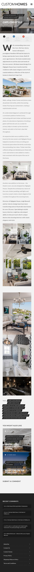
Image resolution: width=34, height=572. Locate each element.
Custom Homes (8, 552)
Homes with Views (10, 17)
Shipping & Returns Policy (11, 559)
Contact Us (7, 548)
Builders (9, 464)
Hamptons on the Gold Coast (14, 471)
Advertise (6, 544)
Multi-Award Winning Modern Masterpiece (17, 506)
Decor (20, 15)
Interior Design (10, 15)
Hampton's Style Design (12, 410)
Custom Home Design (14, 439)
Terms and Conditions (10, 563)
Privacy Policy (8, 555)
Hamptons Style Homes (14, 436)
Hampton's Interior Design (13, 408)
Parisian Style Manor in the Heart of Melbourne (19, 520)
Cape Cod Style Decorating (13, 405)
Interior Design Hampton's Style (15, 415)
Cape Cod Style (13, 403)
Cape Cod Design (14, 400)
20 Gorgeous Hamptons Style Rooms (14, 447)
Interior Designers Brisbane (14, 418)
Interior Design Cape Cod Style (15, 413)
